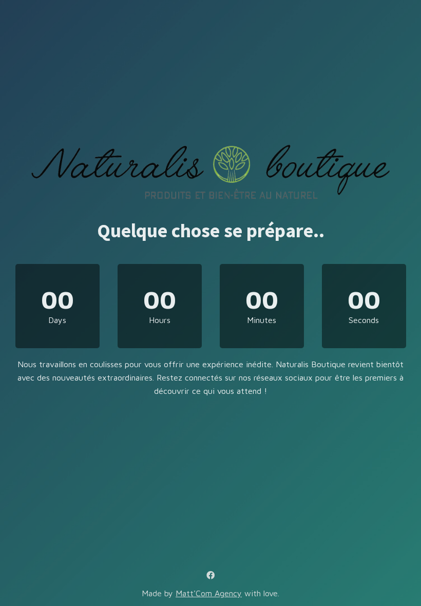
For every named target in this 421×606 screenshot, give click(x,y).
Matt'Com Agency (209, 593)
